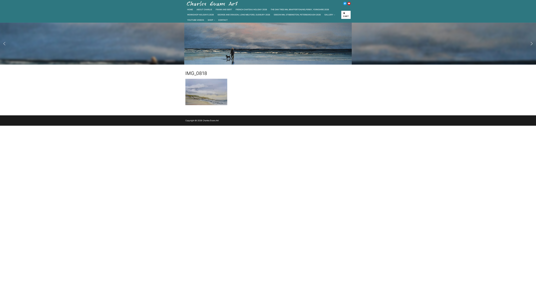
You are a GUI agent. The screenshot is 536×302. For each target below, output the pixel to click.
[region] (268, 44)
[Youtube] (349, 3)
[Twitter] (344, 3)
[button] (4, 43)
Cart (346, 16)
